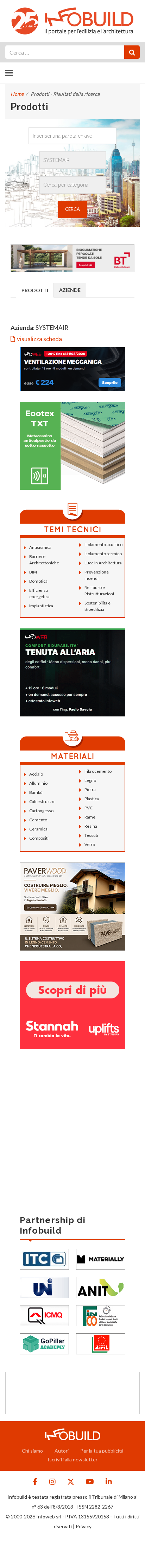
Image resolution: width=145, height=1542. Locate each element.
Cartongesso (41, 810)
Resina (90, 826)
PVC (88, 807)
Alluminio (38, 783)
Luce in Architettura (103, 562)
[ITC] (44, 1258)
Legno (90, 780)
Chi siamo (32, 1451)
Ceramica (38, 829)
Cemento (38, 819)
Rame (89, 817)
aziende (70, 290)
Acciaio (36, 774)
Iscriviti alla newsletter (72, 1459)
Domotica (38, 581)
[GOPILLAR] (44, 1343)
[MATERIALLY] (100, 1258)
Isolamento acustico (103, 544)
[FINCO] (100, 1314)
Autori (62, 1451)
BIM (33, 572)
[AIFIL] (100, 1343)
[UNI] (44, 1286)
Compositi (39, 838)
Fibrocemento (98, 771)
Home (17, 94)
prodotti (34, 290)
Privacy (84, 1526)
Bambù (36, 792)
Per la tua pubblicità (102, 1451)
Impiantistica (41, 605)
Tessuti (91, 835)
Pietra (90, 789)
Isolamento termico (103, 553)
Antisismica (40, 547)
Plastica (91, 798)
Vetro (89, 844)
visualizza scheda (39, 339)
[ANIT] (100, 1286)
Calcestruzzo (41, 801)
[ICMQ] (44, 1314)
